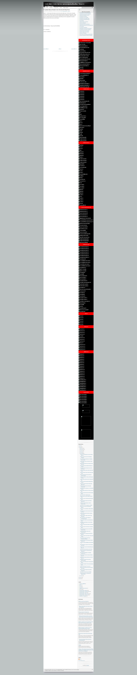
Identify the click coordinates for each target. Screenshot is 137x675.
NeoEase (62, 670)
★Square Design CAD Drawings (84, 30)
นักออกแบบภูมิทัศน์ (82, 583)
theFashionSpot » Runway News (84, 591)
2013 (80, 578)
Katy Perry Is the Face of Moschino (84, 601)
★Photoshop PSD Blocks (83, 16)
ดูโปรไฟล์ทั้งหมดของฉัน (82, 660)
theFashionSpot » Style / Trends (84, 593)
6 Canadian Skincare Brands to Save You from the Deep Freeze (57, 9)
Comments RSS (56, 7)
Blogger (88, 665)
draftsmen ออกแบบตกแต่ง (83, 588)
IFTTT (61, 11)
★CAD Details (82, 20)
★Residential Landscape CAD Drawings (85, 28)
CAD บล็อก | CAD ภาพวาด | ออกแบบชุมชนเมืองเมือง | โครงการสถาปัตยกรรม (59, 669)
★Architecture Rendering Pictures (84, 19)
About (47, 7)
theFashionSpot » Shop (83, 592)
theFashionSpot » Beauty (66, 11)
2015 (80, 447)
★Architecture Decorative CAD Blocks (85, 29)
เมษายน (81, 450)
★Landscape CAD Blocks (83, 27)
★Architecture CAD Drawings (84, 17)
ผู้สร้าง (80, 584)
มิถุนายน (81, 448)
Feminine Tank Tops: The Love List (85, 566)
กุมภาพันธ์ (81, 453)
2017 (80, 445)
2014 (80, 577)
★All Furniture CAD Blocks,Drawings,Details (86, 34)
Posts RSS (51, 7)
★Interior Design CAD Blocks (84, 21)
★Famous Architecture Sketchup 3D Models (86, 35)
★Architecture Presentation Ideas (84, 18)
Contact (61, 7)
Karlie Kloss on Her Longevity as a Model (86, 505)
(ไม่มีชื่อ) (80, 645)
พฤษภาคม (81, 449)
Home (44, 7)
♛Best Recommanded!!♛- (86, 11)
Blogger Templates (65, 7)
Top (92, 669)
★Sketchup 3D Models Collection (84, 15)
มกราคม (81, 575)
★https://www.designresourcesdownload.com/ (86, 25)
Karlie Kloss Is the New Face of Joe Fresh (86, 549)
